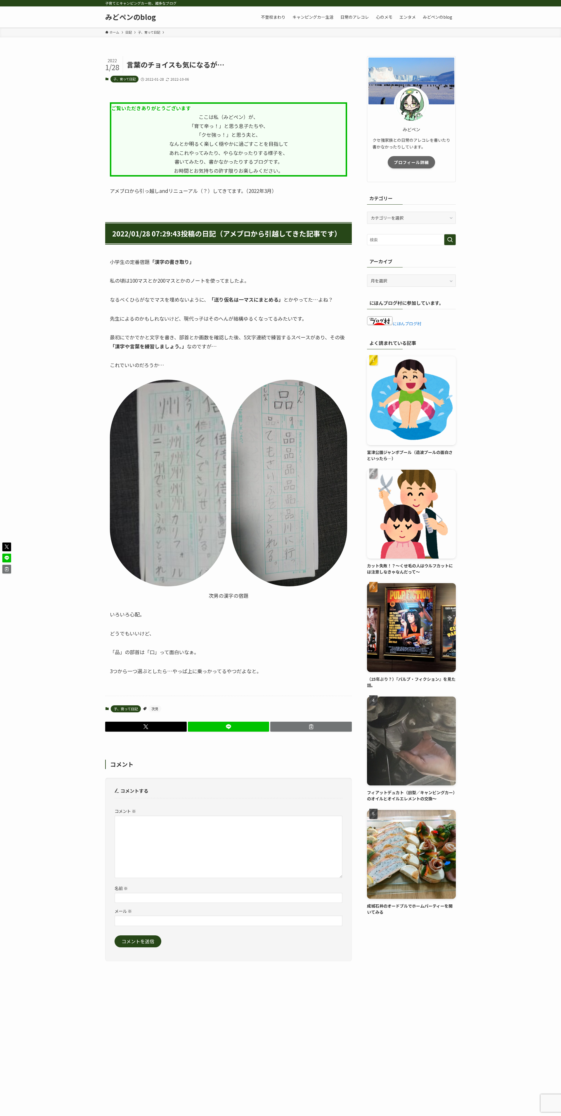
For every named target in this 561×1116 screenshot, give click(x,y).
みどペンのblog (130, 16)
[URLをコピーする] (311, 727)
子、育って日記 (124, 79)
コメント (125, 811)
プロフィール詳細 (411, 162)
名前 (121, 888)
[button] (146, 727)
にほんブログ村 (407, 323)
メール (123, 911)
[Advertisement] (411, 964)
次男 (154, 708)
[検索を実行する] (450, 239)
